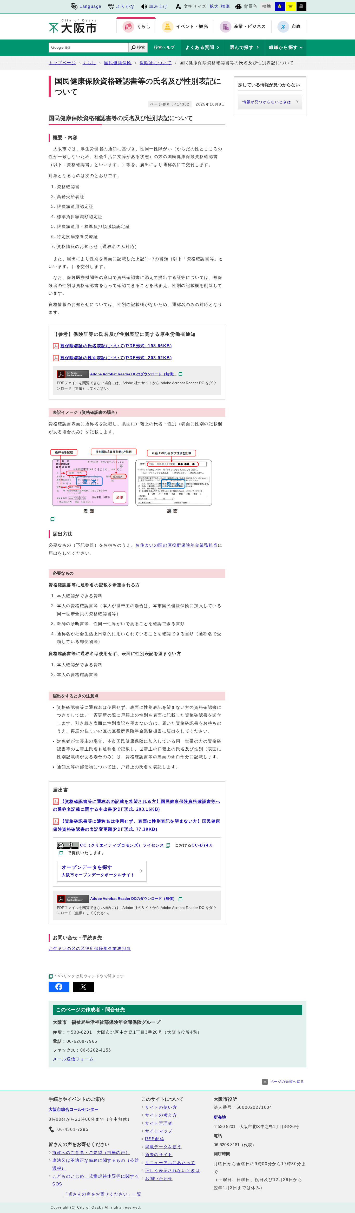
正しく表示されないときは (172, 1170)
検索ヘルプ (164, 47)
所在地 (220, 1117)
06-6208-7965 (82, 1041)
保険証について (156, 63)
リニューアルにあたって (170, 1162)
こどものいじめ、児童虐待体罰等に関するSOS (95, 1180)
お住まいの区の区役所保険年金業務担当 (176, 545)
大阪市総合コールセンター (73, 1109)
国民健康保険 (118, 63)
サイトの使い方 (161, 1107)
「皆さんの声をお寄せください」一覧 (102, 1194)
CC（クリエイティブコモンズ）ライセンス (122, 845)
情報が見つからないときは (266, 102)
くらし (89, 63)
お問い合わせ (159, 1178)
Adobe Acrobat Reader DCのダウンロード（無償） (133, 374)
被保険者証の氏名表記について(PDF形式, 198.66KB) (116, 346)
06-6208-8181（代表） (235, 1145)
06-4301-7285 (72, 1129)
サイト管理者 (159, 1123)
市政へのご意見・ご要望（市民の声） (91, 1152)
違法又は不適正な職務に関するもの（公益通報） (95, 1164)
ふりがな (125, 6)
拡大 (214, 6)
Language (91, 6)
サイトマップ (159, 1131)
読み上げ (158, 6)
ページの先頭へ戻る (287, 1082)
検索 (141, 47)
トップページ (62, 63)
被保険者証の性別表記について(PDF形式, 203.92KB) (116, 358)
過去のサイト (159, 1154)
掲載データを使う (163, 1147)
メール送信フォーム (73, 1059)
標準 (225, 6)
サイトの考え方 (161, 1115)
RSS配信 (154, 1139)
